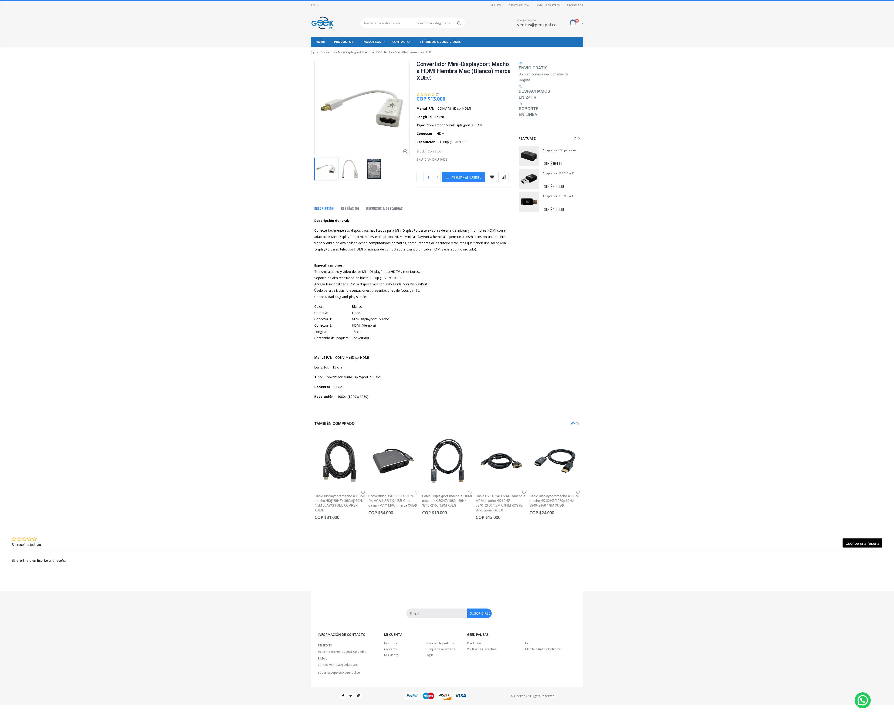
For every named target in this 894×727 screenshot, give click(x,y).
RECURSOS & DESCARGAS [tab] (384, 208)
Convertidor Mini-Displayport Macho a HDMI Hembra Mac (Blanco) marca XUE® (464, 71)
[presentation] (574, 138)
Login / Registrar (548, 5)
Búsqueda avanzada (440, 649)
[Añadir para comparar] (503, 177)
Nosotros (390, 643)
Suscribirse (480, 613)
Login (429, 655)
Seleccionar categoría (431, 23)
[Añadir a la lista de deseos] (492, 177)
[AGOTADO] (518, 443)
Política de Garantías (481, 649)
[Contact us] (863, 700)
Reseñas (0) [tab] (350, 208)
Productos (474, 643)
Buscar (459, 23)
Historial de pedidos (440, 643)
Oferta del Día (518, 5)
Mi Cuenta (391, 655)
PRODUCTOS (575, 5)
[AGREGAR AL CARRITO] (357, 443)
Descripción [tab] (324, 208)
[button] (573, 423)
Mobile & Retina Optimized (543, 649)
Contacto (390, 649)
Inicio (312, 52)
